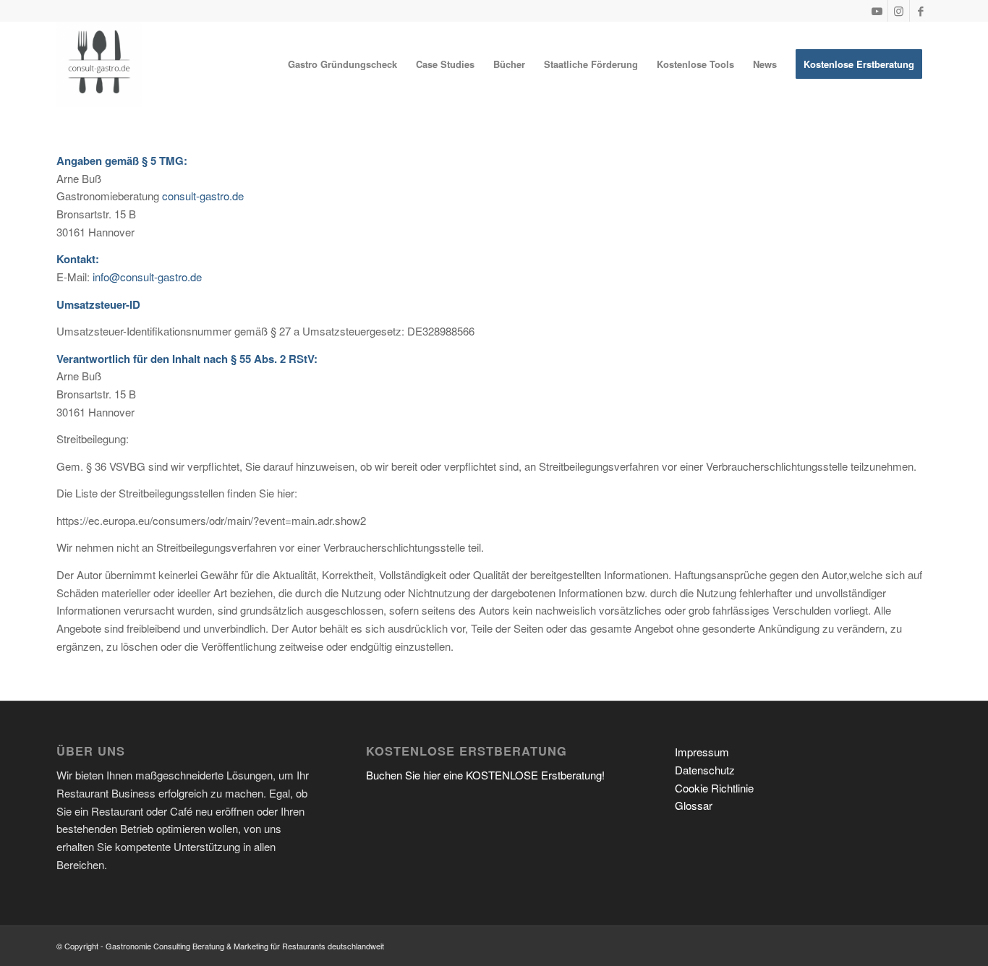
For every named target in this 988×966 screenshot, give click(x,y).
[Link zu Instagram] (898, 11)
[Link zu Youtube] (876, 11)
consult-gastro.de (203, 195)
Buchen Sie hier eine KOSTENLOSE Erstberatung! (485, 774)
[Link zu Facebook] (921, 11)
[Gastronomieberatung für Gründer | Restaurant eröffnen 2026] (99, 64)
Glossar (693, 805)
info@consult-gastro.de (147, 276)
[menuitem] (342, 64)
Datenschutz (705, 769)
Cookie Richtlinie (714, 787)
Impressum (702, 751)
